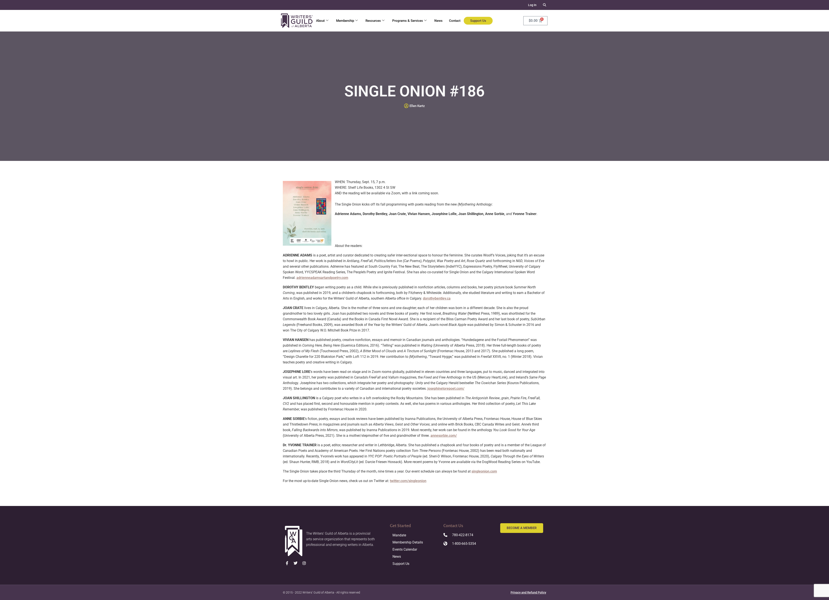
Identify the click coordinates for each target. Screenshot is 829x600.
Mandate (399, 535)
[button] (544, 5)
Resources (373, 21)
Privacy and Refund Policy (528, 592)
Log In (532, 5)
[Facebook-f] (287, 563)
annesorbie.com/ (443, 436)
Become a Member (522, 528)
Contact (454, 21)
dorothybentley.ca (437, 298)
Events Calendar (404, 549)
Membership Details (407, 542)
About (320, 21)
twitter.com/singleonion (408, 481)
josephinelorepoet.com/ (445, 388)
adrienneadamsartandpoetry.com (322, 278)
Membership (345, 21)
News (438, 21)
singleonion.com (484, 471)
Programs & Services (407, 21)
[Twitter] (295, 563)
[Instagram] (304, 563)
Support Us (478, 21)
